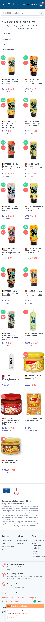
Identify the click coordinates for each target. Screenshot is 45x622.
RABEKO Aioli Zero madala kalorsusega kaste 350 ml (10, 208)
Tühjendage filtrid (8, 50)
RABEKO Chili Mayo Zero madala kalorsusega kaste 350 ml (33, 294)
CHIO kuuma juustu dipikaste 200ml (10, 462)
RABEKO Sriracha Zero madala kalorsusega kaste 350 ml (11, 167)
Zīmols (5, 45)
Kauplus (16, 26)
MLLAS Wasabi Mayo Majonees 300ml (34, 335)
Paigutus (8, 34)
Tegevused (5, 543)
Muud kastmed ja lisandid (24, 28)
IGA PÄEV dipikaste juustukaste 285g (33, 377)
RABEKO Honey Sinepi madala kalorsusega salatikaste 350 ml (9, 124)
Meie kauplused (22, 540)
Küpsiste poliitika (35, 552)
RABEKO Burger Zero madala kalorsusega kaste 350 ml (33, 82)
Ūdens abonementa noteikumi (36, 546)
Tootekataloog (7, 540)
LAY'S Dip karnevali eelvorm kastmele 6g (33, 419)
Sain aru (12, 617)
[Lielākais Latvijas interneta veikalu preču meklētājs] (22, 598)
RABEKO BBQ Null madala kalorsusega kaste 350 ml (10, 293)
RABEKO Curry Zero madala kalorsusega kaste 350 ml (33, 251)
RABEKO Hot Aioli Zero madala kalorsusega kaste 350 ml (33, 167)
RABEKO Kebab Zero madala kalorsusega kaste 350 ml (34, 208)
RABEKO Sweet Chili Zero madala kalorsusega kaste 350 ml (11, 252)
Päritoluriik (7, 39)
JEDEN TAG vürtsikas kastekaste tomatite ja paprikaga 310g (10, 421)
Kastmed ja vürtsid (34, 26)
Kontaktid (20, 543)
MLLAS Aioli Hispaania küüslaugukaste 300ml (11, 378)
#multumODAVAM (7, 547)
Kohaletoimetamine (37, 557)
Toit (23, 26)
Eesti (32, 5)
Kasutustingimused (37, 540)
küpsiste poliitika (21, 613)
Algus (9, 26)
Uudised (4, 550)
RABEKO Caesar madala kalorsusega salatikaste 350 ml (32, 124)
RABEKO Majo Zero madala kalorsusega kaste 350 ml (10, 81)
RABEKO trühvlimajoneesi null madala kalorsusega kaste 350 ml (10, 336)
